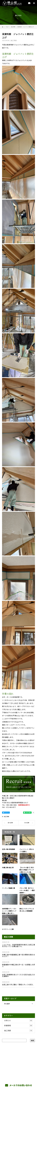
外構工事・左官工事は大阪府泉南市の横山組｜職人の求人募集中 (18, 1153)
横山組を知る (18, 1107)
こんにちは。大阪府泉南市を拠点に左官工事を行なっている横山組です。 (18, 945)
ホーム (18, 1098)
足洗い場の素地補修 (8, 849)
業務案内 (18, 1103)
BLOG (18, 1122)
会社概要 (18, 1117)
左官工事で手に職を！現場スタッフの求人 (17, 984)
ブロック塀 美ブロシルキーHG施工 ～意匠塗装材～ (27, 890)
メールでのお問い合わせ (20, 1085)
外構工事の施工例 (8, 867)
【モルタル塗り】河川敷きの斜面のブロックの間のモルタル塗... (27, 870)
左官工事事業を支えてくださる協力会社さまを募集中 (18, 975)
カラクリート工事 (8, 929)
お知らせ (18, 1020)
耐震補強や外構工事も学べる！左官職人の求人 (18, 965)
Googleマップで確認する (18, 1142)
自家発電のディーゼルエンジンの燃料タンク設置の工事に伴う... (9, 911)
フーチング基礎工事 (8, 888)
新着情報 (18, 1025)
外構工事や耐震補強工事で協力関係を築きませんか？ (18, 955)
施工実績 (14, 40)
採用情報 (18, 1112)
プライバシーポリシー (18, 1156)
